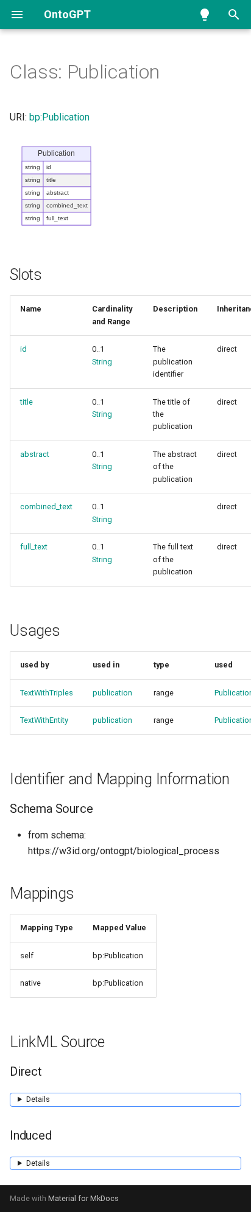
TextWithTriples (46, 692)
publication (112, 692)
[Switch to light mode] (205, 14)
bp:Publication (59, 117)
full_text (34, 546)
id (23, 349)
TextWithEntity (44, 720)
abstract (34, 454)
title (26, 401)
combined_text (46, 506)
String (102, 361)
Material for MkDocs (83, 1198)
